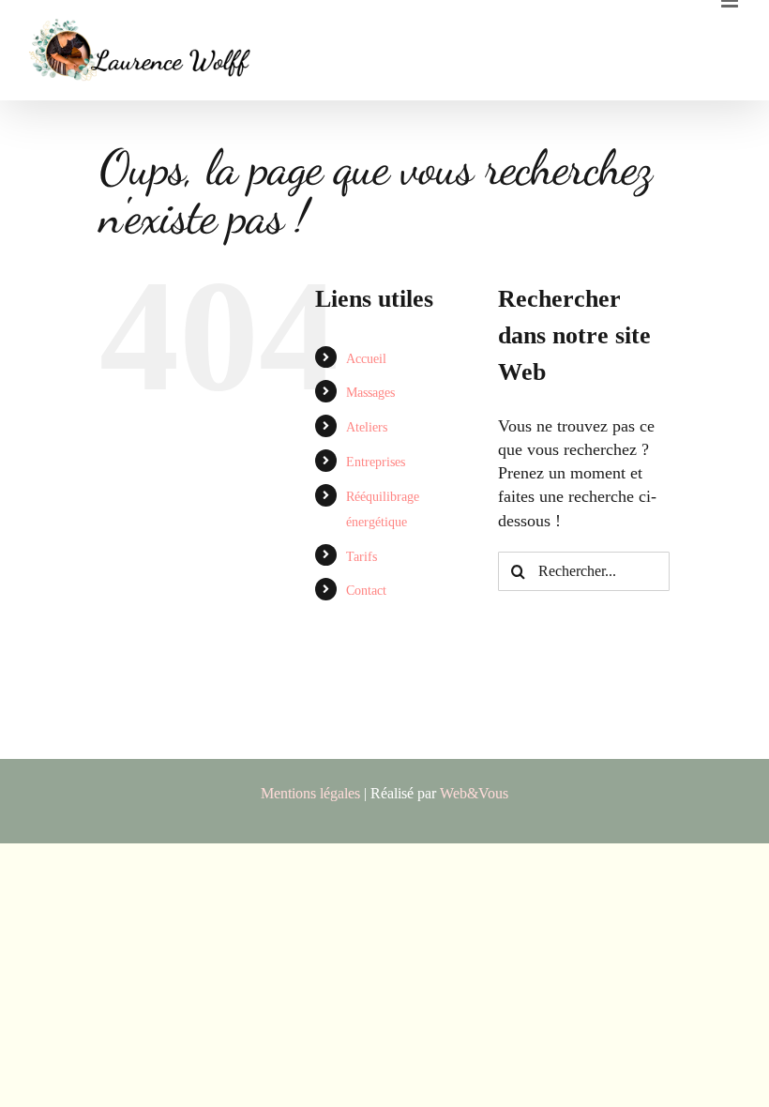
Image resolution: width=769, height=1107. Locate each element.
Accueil (366, 359)
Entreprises (375, 462)
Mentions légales (310, 793)
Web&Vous (474, 793)
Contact (366, 591)
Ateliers (366, 427)
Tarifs (361, 557)
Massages (370, 393)
